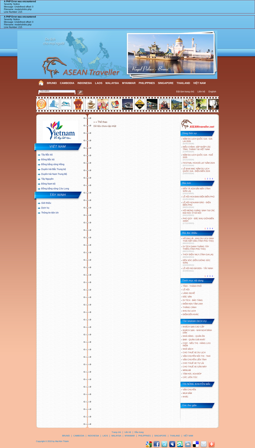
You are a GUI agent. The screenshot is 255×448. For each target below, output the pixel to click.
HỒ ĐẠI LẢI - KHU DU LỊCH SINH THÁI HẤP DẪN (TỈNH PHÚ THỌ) (198, 240)
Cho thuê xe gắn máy (195, 367)
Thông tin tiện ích (50, 212)
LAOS (98, 83)
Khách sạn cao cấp (193, 327)
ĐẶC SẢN (187, 297)
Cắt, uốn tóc (190, 377)
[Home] (198, 128)
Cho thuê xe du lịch (194, 352)
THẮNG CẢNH (189, 307)
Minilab (187, 370)
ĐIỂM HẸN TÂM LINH (193, 304)
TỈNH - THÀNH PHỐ (192, 286)
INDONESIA (84, 83)
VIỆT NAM (199, 83)
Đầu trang (139, 432)
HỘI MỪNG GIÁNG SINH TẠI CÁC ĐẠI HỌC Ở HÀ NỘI (199, 212)
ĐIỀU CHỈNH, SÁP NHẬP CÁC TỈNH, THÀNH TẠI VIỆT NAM (197, 149)
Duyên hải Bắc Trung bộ (53, 169)
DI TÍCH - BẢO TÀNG (193, 300)
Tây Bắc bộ (47, 154)
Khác (185, 397)
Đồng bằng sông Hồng (52, 164)
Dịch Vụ (45, 208)
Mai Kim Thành (62, 441)
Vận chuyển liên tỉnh (194, 359)
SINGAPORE (165, 83)
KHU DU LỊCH (189, 311)
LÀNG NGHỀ (189, 293)
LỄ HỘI (186, 289)
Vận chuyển (189, 389)
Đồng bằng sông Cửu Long (55, 188)
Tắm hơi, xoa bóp (192, 374)
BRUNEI (52, 83)
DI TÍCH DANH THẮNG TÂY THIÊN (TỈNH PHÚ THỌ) (196, 248)
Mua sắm (187, 393)
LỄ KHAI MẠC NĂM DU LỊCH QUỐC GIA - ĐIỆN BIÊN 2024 (196, 171)
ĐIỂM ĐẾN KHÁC (191, 314)
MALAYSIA (112, 83)
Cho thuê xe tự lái (193, 363)
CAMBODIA (67, 83)
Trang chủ (116, 432)
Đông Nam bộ (48, 183)
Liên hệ (201, 91)
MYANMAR (129, 83)
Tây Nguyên (47, 179)
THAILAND (183, 83)
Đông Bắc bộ (48, 159)
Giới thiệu (46, 203)
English (212, 91)
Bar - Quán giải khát (194, 339)
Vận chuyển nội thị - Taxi (196, 356)
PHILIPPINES (147, 83)
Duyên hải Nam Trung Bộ (54, 174)
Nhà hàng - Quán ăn (194, 336)
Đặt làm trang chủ (185, 91)
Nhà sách (188, 349)
